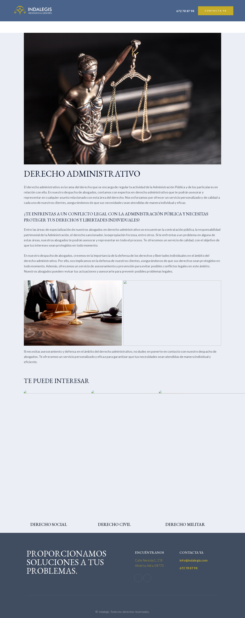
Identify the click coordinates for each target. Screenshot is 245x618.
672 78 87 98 (188, 568)
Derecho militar (185, 524)
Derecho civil (114, 524)
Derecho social (48, 524)
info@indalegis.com (194, 560)
